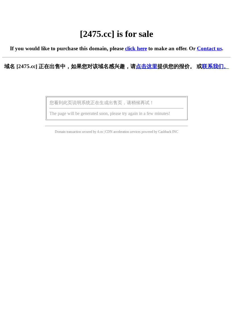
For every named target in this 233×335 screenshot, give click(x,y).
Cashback (164, 132)
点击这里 (146, 66)
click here (136, 48)
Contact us (209, 48)
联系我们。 (215, 66)
